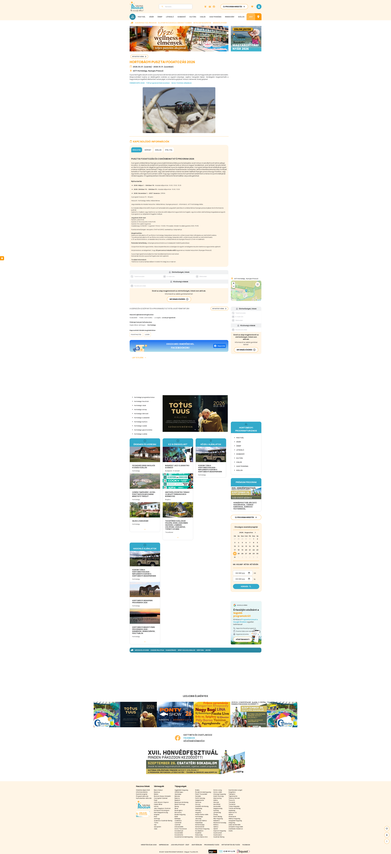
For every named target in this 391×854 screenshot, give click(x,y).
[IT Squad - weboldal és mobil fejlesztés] (243, 851)
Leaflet (259, 300)
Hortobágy (142, 71)
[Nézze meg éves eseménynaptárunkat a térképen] (258, 16)
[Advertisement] (179, 377)
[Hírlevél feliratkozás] (205, 6)
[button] (246, 290)
